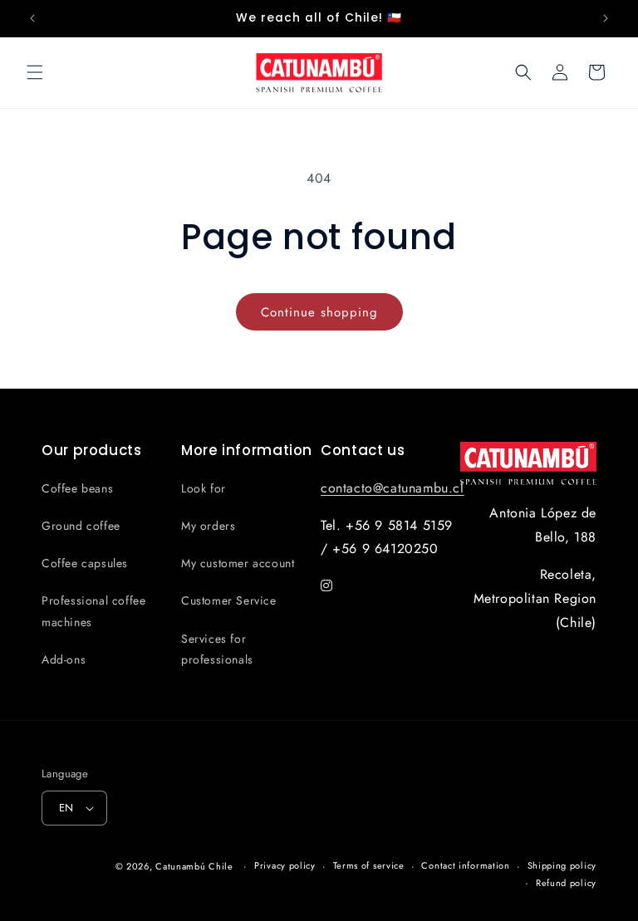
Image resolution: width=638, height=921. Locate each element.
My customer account (237, 563)
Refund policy (566, 882)
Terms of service (369, 865)
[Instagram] (327, 585)
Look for (203, 488)
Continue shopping (319, 312)
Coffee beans (77, 488)
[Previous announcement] (32, 18)
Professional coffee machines (93, 611)
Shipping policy (562, 865)
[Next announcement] (605, 18)
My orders (208, 525)
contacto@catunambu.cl (392, 487)
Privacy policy (285, 865)
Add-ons (64, 659)
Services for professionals (217, 649)
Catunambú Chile (194, 866)
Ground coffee (81, 525)
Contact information (465, 865)
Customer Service (229, 600)
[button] (35, 72)
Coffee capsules (85, 563)
